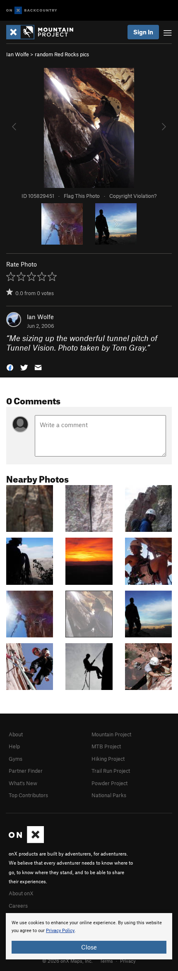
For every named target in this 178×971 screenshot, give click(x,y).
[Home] (44, 32)
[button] (10, 367)
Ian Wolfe (17, 54)
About (16, 734)
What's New (23, 783)
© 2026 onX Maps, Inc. (67, 961)
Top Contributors (28, 795)
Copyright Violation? (132, 195)
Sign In (143, 32)
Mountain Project (111, 734)
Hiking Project (108, 758)
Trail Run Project (110, 770)
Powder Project (109, 783)
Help (14, 746)
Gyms (15, 758)
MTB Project (106, 746)
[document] (89, 936)
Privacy (128, 961)
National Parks (108, 795)
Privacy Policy (60, 930)
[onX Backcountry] (31, 10)
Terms (106, 961)
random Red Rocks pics (62, 54)
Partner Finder (26, 770)
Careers (18, 905)
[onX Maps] (26, 841)
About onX (21, 893)
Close (89, 947)
